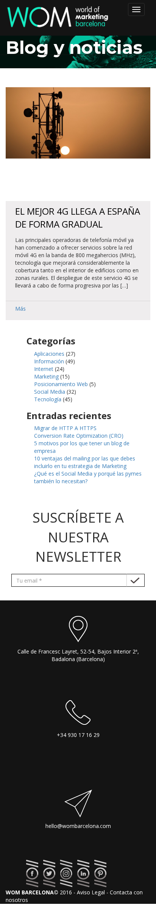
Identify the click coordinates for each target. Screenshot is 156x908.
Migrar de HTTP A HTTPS (65, 428)
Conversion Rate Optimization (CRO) (78, 435)
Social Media (49, 391)
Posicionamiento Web (61, 384)
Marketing (46, 376)
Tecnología (47, 399)
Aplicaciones (49, 353)
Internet (43, 368)
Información (49, 361)
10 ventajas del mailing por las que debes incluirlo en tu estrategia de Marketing (84, 462)
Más (20, 308)
